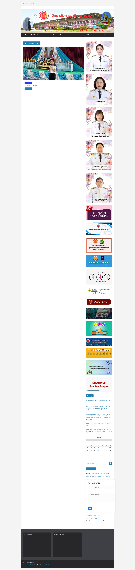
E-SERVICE (79, 35)
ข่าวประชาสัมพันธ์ (28, 82)
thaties (87, 476)
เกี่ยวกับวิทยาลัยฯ (35, 35)
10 (106, 445)
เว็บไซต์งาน (89, 35)
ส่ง (90, 508)
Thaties (35, 85)
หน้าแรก (26, 35)
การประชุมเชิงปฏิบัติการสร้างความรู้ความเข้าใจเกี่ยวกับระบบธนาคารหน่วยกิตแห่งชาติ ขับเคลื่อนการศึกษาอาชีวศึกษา (99, 431)
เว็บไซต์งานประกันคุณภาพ (92, 515)
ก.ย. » (101, 457)
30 (102, 453)
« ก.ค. (97, 457)
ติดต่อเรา (104, 35)
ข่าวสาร (45, 35)
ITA (97, 35)
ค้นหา (110, 463)
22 (98, 450)
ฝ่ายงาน (62, 35)
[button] (40, 35)
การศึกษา (53, 35)
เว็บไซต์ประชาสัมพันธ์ (91, 518)
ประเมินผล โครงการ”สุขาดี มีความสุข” (100, 473)
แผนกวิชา (70, 35)
